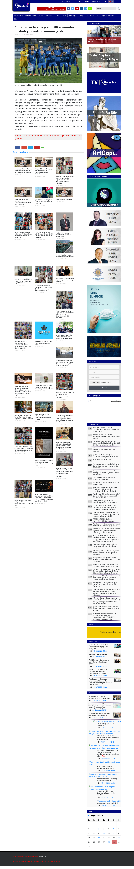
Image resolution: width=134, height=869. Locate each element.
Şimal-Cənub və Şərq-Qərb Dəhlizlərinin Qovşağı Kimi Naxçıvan (44, 201)
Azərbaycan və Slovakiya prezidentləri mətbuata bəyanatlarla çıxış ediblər (64, 336)
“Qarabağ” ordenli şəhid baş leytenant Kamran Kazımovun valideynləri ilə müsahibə (65, 395)
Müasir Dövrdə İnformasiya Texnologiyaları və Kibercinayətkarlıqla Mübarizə (44, 171)
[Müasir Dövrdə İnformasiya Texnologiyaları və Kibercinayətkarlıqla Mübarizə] (44, 162)
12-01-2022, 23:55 (108, 800)
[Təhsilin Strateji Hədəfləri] (64, 193)
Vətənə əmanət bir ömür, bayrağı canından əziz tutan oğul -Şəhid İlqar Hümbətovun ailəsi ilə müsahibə (65, 314)
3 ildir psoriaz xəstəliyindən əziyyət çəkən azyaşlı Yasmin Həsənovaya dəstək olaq (44, 463)
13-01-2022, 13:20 (108, 761)
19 (99, 841)
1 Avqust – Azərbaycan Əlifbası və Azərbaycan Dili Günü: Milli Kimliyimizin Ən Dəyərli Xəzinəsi (23, 280)
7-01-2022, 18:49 (107, 731)
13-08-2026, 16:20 (100, 660)
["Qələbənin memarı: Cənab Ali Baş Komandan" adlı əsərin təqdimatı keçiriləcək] (44, 378)
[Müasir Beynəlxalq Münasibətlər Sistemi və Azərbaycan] (64, 222)
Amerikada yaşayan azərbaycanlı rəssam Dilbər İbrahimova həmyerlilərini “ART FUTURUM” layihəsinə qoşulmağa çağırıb (44, 497)
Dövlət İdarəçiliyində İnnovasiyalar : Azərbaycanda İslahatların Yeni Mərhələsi (23, 201)
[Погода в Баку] (104, 401)
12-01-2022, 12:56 (108, 786)
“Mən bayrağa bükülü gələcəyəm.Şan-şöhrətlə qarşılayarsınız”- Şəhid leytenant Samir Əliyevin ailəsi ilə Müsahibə (63, 445)
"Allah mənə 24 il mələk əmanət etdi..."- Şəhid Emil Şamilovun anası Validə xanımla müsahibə (43, 288)
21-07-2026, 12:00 (100, 669)
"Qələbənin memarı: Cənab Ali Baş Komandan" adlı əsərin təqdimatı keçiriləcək (44, 387)
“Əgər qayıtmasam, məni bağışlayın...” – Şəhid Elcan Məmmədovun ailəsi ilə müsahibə (23, 235)
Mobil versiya (66, 1)
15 (113, 836)
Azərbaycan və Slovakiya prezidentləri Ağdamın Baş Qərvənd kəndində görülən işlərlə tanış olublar (64, 363)
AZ (113, 1)
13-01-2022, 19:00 (108, 774)
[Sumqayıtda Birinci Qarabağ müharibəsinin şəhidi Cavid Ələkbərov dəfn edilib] (104, 36)
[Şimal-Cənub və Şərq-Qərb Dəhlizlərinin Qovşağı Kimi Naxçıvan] (44, 193)
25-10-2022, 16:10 (99, 713)
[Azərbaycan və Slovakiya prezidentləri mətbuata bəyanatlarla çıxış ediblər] (64, 328)
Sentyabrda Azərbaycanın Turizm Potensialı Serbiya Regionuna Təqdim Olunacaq (24, 416)
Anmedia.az (42, 859)
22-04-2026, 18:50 (99, 704)
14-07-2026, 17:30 (100, 679)
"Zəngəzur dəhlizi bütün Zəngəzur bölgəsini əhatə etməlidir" (106, 796)
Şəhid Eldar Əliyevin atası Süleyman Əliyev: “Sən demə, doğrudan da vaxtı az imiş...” (24, 502)
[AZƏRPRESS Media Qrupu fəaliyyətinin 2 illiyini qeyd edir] (44, 331)
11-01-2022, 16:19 (107, 745)
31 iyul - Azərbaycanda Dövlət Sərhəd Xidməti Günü (65, 255)
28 (109, 845)
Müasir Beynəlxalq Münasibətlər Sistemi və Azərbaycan (63, 234)
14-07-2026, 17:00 (100, 690)
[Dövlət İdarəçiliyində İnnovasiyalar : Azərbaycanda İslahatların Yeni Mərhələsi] (23, 193)
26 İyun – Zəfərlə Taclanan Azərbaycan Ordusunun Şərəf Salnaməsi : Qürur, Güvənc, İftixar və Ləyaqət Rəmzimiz (64, 418)
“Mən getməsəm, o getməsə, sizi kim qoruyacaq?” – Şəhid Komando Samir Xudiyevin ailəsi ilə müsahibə (23, 345)
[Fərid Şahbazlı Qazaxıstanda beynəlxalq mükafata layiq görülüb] (64, 271)
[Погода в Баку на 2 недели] (116, 404)
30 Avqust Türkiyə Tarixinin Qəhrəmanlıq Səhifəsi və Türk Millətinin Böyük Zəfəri (23, 170)
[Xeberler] (21, 7)
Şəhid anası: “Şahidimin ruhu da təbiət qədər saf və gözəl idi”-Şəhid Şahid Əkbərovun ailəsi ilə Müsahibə (24, 449)
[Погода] (91, 403)
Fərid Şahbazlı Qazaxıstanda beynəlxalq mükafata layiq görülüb (65, 279)
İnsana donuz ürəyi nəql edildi (107, 806)
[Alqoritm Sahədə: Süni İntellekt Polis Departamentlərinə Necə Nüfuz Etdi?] (44, 407)
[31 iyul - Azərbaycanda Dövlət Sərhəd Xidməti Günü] (64, 247)
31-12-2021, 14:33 (98, 721)
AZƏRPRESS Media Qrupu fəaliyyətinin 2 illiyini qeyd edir (43, 343)
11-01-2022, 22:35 (108, 808)
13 (104, 836)
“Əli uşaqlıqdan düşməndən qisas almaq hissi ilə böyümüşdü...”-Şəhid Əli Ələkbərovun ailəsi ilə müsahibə (64, 180)
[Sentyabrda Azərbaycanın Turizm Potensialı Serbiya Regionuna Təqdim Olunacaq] (23, 408)
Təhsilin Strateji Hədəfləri (64, 199)
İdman (31, 34)
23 (119, 841)
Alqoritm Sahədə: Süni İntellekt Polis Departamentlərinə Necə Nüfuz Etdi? (43, 416)
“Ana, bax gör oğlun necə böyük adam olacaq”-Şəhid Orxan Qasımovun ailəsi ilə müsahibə (44, 235)
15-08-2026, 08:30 (100, 654)
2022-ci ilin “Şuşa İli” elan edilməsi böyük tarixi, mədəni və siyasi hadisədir (108, 740)
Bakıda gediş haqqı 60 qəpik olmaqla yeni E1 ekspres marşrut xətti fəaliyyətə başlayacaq (99, 709)
